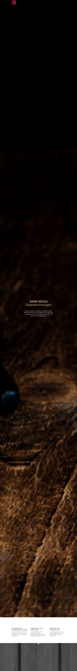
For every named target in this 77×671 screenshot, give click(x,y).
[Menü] (64, 2)
